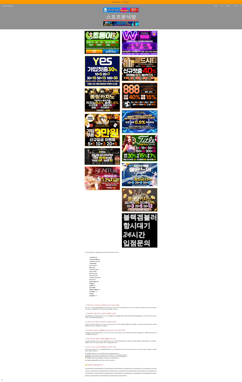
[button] (240, 5)
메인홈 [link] (215, 5)
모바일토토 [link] (228, 5)
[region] (121, 2)
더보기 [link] (222, 5)
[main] (121, 16)
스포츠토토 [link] (235, 5)
